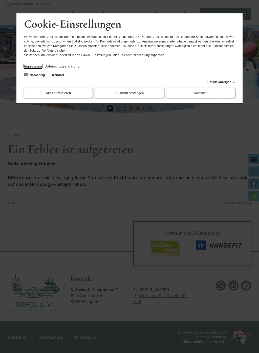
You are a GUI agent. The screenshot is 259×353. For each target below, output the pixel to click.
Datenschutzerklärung (62, 66)
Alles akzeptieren (58, 93)
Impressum (33, 66)
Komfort (57, 75)
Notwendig (37, 75)
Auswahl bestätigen (129, 93)
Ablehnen (200, 93)
